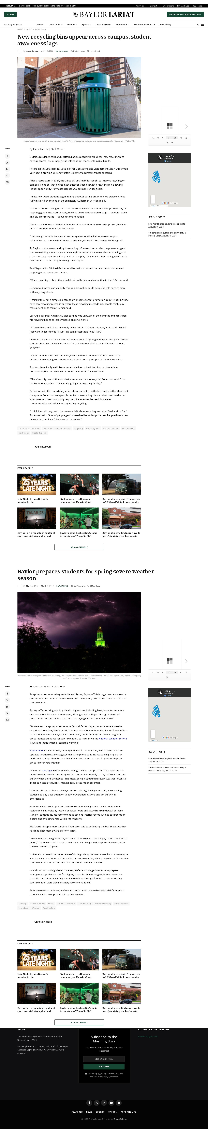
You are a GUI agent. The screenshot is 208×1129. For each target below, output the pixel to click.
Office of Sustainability (29, 428)
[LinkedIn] (7, 169)
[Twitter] (7, 162)
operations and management (57, 428)
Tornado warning (103, 903)
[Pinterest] (7, 175)
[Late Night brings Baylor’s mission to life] (36, 484)
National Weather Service (113, 738)
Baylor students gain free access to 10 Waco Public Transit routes (121, 501)
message (47, 770)
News (40, 24)
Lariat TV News (103, 24)
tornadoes (23, 908)
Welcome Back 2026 (144, 24)
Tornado (71, 903)
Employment (168, 6)
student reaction (111, 428)
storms (60, 903)
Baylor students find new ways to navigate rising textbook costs (121, 534)
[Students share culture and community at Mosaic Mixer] (79, 484)
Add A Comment (79, 547)
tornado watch (121, 903)
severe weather (37, 903)
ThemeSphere (120, 1119)
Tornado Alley (84, 903)
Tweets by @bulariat (147, 1036)
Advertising (165, 24)
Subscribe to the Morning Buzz (185, 14)
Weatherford (49, 908)
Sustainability (128, 428)
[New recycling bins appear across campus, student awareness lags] (79, 97)
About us (140, 6)
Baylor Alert (36, 750)
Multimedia (121, 24)
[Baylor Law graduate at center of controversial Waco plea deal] (36, 518)
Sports (85, 24)
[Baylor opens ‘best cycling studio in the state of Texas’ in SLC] (79, 518)
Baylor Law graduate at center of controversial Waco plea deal (36, 534)
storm (50, 903)
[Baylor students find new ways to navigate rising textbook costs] (121, 518)
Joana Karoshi (32, 51)
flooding (22, 903)
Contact (153, 6)
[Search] (198, 24)
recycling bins (92, 428)
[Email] (7, 182)
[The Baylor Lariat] (104, 14)
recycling (78, 428)
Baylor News (62, 51)
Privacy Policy (102, 1077)
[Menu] (202, 24)
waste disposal (39, 433)
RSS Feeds (197, 6)
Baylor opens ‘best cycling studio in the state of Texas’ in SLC (78, 534)
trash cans (24, 433)
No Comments (79, 51)
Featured (77, 1112)
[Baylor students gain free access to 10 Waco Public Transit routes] (121, 484)
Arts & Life (55, 24)
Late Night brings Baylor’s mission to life (32, 501)
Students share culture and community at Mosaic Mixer (76, 501)
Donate (10, 14)
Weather (36, 908)
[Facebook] (7, 156)
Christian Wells (32, 586)
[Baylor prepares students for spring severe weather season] (79, 632)
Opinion (71, 24)
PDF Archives (183, 6)
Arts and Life (128, 1112)
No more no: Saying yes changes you (36, 6)
